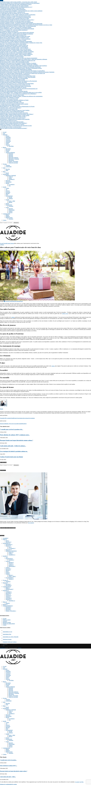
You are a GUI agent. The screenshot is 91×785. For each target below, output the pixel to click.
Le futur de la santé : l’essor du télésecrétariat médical (12, 111)
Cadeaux (11, 211)
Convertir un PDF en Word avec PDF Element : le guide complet (14, 115)
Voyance (10, 212)
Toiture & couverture (13, 162)
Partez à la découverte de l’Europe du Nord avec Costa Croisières (14, 110)
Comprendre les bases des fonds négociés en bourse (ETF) (13, 35)
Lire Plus (81, 782)
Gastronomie (8, 166)
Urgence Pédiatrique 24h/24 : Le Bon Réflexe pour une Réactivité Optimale (17, 28)
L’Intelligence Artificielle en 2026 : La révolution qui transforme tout (15, 17)
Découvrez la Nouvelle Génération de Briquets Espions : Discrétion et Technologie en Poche (21, 68)
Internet (7, 183)
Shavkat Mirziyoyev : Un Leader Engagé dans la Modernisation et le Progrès (17, 106)
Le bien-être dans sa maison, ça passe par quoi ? (10, 126)
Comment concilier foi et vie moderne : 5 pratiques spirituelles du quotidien (17, 51)
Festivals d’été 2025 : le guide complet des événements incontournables (16, 41)
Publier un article (6, 619)
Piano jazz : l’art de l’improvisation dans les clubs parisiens (13, 44)
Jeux (10, 185)
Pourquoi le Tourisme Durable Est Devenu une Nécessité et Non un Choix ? (17, 19)
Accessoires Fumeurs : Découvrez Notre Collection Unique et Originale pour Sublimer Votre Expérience (23, 65)
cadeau (13, 317)
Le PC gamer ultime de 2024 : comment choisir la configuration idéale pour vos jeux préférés (21, 92)
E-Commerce (12, 184)
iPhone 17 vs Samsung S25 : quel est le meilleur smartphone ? (14, 30)
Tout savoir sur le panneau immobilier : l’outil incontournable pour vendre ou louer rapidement (21, 10)
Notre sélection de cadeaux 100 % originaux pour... (15, 435)
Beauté (7, 173)
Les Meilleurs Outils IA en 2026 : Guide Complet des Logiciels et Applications (17, 14)
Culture (7, 188)
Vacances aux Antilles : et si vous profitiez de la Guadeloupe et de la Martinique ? (18, 93)
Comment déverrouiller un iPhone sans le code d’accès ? (12, 118)
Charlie (5, 250)
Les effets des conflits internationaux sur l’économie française (14, 91)
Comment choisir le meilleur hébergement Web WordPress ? (13, 123)
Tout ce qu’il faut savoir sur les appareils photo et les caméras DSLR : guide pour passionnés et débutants (23, 59)
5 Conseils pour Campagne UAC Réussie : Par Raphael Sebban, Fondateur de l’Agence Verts (21, 42)
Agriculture (8, 141)
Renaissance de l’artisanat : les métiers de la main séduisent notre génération (17, 32)
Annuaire (5, 621)
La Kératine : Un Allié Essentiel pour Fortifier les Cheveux (13, 87)
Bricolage (8, 150)
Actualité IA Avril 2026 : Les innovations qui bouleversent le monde (15, 16)
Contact (4, 220)
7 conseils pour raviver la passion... (8, 760)
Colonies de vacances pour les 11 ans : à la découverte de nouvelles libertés (17, 83)
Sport (7, 170)
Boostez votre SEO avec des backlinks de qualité (11, 89)
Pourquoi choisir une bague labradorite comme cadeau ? (16, 440)
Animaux (11, 198)
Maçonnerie (11, 160)
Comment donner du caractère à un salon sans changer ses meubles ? (15, 21)
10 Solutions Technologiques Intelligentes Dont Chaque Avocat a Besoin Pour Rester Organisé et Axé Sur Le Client (26, 24)
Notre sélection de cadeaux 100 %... (8, 765)
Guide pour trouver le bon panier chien (8, 109)
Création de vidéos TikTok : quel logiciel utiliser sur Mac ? (13, 116)
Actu (4, 133)
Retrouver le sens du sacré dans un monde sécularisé (11, 56)
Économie (8, 192)
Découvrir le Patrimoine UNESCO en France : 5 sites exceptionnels (15, 38)
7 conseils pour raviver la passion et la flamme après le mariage (14, 104)
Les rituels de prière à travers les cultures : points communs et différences (16, 54)
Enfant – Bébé (12, 201)
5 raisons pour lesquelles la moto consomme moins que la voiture (14, 18)
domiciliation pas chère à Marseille (10, 636)
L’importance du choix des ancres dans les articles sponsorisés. (14, 112)
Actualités (5, 538)
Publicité (8, 216)
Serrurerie (11, 155)
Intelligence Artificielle (11, 175)
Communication (6, 213)
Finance (7, 136)
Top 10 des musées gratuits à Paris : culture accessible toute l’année (15, 36)
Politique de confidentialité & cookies (8, 784)
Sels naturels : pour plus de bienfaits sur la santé (10, 101)
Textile (7, 143)
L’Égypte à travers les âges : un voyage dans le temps (12, 95)
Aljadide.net (2, 647)
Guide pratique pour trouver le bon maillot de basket (11, 121)
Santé (4, 167)
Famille (7, 199)
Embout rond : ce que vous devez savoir (9, 98)
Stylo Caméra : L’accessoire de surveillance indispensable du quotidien (16, 69)
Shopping (11, 208)
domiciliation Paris (7, 634)
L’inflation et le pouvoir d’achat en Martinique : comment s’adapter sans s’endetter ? (19, 64)
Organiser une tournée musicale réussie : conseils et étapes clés (14, 45)
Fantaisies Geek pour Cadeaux (10, 641)
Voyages (5, 164)
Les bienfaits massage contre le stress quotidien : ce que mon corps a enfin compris (18, 1)
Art (6, 189)
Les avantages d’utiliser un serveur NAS (9, 31)
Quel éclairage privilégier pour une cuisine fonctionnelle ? (13, 9)
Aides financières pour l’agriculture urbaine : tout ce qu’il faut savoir (15, 49)
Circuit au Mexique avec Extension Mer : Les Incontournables (14, 78)
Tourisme (8, 165)
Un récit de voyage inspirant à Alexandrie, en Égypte (12, 102)
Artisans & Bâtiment (10, 152)
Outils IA (11, 176)
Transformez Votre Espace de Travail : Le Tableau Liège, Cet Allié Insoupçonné (18, 26)
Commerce (8, 138)
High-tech (8, 180)
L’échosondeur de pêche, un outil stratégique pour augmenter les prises (16, 125)
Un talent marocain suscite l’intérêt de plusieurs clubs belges (13, 82)
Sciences (8, 190)
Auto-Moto (11, 146)
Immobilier (8, 137)
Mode (4, 171)
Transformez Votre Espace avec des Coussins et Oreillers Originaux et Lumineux (18, 63)
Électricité (11, 156)
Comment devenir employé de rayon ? (8, 120)
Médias (7, 215)
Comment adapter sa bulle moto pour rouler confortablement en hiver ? (16, 4)
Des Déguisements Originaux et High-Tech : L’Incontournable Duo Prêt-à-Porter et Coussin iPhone (22, 70)
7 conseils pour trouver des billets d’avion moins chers (12, 8)
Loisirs (7, 207)
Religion (5, 604)
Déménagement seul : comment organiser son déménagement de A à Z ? (16, 7)
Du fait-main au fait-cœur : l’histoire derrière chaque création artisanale (16, 50)
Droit (7, 194)
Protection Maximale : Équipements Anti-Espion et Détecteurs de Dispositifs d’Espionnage (20, 67)
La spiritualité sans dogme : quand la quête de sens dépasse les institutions (16, 33)
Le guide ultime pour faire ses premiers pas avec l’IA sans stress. (14, 13)
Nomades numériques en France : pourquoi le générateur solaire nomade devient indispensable (21, 23)
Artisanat (8, 142)
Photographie (12, 210)
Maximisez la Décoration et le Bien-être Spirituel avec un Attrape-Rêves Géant (17, 75)
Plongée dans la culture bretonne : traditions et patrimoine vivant (14, 37)
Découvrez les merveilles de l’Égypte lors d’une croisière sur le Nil (15, 84)
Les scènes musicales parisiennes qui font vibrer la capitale (13, 40)
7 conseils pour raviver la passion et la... (11, 429)
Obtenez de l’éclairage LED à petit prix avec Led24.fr (12, 124)
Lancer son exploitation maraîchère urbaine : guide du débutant (14, 47)
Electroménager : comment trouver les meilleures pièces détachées (15, 119)
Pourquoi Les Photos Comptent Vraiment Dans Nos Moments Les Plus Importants (18, 81)
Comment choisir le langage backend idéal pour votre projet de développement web (18, 88)
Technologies (6, 174)
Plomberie (11, 153)
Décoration (8, 148)
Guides (10, 178)
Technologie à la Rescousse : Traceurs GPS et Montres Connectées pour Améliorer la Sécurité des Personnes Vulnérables (27, 72)
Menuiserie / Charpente (14, 159)
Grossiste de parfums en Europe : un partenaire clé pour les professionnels (16, 22)
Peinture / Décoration (13, 161)
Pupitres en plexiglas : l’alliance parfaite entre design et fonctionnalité (15, 86)
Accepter (77, 782)
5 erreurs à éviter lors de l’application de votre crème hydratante (14, 5)
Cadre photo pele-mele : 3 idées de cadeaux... (13, 446)
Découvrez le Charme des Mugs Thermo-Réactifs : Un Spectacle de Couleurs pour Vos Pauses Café (22, 73)
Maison (4, 147)
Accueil (4, 132)
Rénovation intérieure (13, 157)
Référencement (9, 217)
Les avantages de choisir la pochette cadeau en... (14, 451)
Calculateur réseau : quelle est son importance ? (10, 107)
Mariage (10, 202)
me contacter (31, 522)
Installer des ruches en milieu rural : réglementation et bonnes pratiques (16, 53)
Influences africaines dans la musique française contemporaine (14, 46)
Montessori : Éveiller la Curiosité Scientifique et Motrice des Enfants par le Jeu (17, 60)
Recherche (16, 222)
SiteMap (19, 647)
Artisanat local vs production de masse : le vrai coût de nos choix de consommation (18, 58)
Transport (8, 144)
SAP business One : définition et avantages (9, 97)
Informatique (8, 181)
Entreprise (5, 134)
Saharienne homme (7, 639)
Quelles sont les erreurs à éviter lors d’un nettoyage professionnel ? (15, 74)
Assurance (8, 139)
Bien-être (8, 169)
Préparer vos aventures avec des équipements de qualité (12, 79)
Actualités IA (12, 179)
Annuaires (11, 218)
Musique (8, 193)
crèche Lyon (65, 313)
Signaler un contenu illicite (9, 623)
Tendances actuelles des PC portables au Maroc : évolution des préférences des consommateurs (21, 96)
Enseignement (9, 204)
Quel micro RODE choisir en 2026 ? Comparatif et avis (12, 12)
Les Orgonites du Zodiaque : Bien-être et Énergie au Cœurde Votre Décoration (17, 77)
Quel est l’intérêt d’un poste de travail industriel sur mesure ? (13, 128)
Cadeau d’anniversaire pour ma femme (11, 457)
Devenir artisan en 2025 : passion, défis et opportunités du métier (14, 61)
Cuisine (7, 151)
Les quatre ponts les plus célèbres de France (10, 105)
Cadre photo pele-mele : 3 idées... (8, 776)
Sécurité (10, 197)
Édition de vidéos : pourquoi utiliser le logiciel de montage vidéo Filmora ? (16, 114)
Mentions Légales (7, 622)
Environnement (9, 195)
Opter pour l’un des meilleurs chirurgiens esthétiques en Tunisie (14, 100)
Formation (11, 206)
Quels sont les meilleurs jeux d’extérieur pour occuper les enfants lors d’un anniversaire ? (20, 3)
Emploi (7, 203)
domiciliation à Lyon (7, 631)
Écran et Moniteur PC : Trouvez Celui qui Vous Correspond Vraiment (15, 27)
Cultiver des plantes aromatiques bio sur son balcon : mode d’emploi (15, 55)
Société (4, 187)
